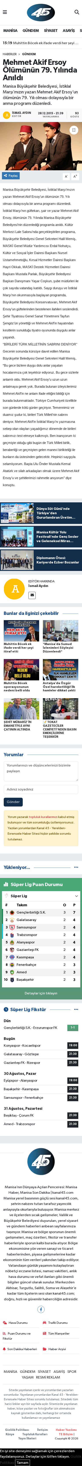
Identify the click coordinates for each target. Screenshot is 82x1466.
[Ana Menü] (5, 12)
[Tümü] (76, 867)
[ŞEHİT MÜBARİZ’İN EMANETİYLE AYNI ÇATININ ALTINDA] (21, 708)
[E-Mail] (32, 595)
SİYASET (51, 31)
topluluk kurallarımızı (43, 817)
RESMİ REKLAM (48, 1377)
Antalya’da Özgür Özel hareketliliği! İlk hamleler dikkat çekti (59, 687)
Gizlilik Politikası (17, 1430)
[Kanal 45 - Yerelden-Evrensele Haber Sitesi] (41, 12)
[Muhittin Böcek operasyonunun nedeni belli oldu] (21, 670)
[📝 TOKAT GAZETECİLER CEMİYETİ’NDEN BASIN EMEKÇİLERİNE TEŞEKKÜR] (60, 708)
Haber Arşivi (57, 1349)
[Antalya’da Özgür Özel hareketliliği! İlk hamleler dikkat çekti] (60, 670)
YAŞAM (28, 1377)
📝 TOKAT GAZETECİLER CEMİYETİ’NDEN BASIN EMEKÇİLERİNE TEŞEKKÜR (60, 729)
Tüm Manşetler (59, 1333)
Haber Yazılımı (66, 1430)
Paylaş (13, 175)
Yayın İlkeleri (27, 1438)
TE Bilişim (66, 1434)
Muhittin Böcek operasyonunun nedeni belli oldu (17, 687)
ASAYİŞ (69, 31)
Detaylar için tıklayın (41, 993)
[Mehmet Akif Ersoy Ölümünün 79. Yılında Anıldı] (41, 146)
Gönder (13, 802)
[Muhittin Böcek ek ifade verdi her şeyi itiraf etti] (21, 631)
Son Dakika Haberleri (22, 1349)
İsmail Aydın (38, 586)
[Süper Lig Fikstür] (76, 1010)
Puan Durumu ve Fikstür (17, 1336)
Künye (10, 1434)
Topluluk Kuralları (34, 1434)
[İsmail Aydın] (14, 589)
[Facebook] (41, 1309)
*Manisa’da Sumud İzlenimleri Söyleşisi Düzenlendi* (58, 648)
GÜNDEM (31, 31)
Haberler (10, 54)
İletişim (42, 1430)
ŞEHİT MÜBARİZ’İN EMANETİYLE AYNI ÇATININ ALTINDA (17, 726)
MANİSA (10, 31)
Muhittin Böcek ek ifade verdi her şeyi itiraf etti (41, 43)
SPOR (71, 1372)
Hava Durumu (18, 1322)
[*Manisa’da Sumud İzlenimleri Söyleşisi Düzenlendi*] (60, 631)
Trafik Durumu (58, 1322)
